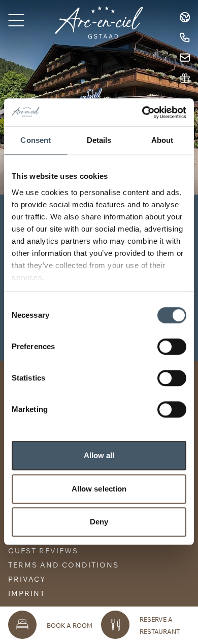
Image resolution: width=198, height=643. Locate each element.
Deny (99, 521)
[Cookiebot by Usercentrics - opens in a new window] (142, 112)
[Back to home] (99, 22)
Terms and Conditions (63, 565)
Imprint (26, 593)
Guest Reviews (43, 550)
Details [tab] (99, 140)
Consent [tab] (35, 140)
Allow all (99, 455)
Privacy (27, 579)
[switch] (171, 346)
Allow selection (99, 488)
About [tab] (162, 140)
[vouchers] (185, 78)
